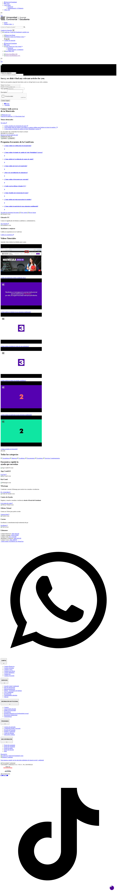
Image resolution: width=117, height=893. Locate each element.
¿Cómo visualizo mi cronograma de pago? (15, 126)
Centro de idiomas (9, 733)
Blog (5, 751)
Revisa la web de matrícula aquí (9, 135)
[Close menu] (1, 32)
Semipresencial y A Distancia (15, 8)
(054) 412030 (15, 535)
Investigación (7, 693)
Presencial (10, 6)
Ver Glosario (4, 223)
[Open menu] (13, 30)
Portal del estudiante (9, 746)
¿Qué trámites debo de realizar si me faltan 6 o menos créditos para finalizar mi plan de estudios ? (30, 127)
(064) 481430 (15, 533)
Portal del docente (9, 749)
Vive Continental (8, 692)
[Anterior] (4, 138)
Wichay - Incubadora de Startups (13, 690)
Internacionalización (9, 689)
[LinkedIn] (4, 775)
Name (2, 85)
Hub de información (9, 687)
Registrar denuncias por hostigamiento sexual (16, 713)
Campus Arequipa (9, 668)
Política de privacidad (10, 710)
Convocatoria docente (10, 709)
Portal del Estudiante (11, 2)
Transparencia (8, 716)
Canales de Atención (6, 30)
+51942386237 (6, 492)
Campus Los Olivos (9, 671)
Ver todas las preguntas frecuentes (10, 212)
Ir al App (3, 474)
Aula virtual (7, 5)
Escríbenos (4, 525)
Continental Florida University (12, 728)
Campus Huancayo (9, 666)
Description (4, 92)
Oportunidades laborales (10, 695)
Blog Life (14, 54)
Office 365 (7, 10)
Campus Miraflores (9, 672)
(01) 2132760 (12, 536)
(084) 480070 (13, 540)
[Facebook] (1, 775)
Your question (4, 88)
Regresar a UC (16, 55)
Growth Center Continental (11, 686)
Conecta (6, 707)
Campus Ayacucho (9, 675)
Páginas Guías (8, 24)
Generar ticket (5, 514)
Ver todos (3, 123)
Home (5, 22)
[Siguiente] (11, 138)
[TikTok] (58, 891)
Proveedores (7, 712)
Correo (7, 3)
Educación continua (9, 734)
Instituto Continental (9, 731)
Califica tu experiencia (7, 234)
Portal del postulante (9, 745)
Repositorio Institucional (10, 715)
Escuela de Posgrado (9, 730)
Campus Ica (7, 674)
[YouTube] (7, 775)
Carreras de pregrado (9, 727)
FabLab (6, 697)
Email (2, 87)
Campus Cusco (8, 669)
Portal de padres (8, 748)
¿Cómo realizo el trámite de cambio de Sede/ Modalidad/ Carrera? (22, 129)
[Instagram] (6, 775)
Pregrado (7, 39)
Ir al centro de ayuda (6, 503)
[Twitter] (2, 775)
